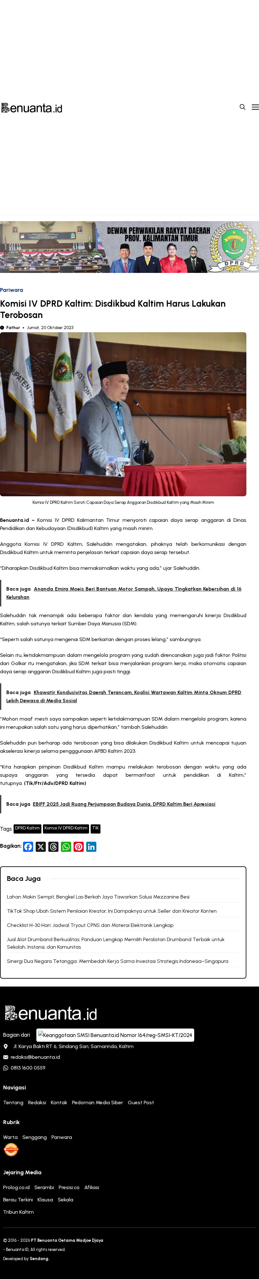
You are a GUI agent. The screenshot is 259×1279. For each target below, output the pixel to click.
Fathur (13, 327)
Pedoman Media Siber (97, 1102)
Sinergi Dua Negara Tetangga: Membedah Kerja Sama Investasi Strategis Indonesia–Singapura (117, 961)
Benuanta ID (17, 1249)
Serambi (44, 1187)
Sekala (65, 1200)
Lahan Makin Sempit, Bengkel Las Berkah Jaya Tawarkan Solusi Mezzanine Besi (98, 897)
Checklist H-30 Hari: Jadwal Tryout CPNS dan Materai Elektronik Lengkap (90, 925)
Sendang (39, 1258)
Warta (10, 1137)
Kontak (59, 1102)
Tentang (13, 1102)
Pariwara (11, 290)
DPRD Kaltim (27, 828)
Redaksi (37, 1102)
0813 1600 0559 (28, 1068)
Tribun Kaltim (18, 1212)
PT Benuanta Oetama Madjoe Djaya (67, 1240)
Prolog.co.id (16, 1187)
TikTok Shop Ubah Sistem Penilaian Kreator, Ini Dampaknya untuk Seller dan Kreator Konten (112, 911)
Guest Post (141, 1102)
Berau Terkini (18, 1200)
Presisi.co (69, 1187)
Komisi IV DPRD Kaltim (66, 828)
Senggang (34, 1137)
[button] (242, 107)
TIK (95, 828)
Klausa (45, 1200)
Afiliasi (91, 1187)
